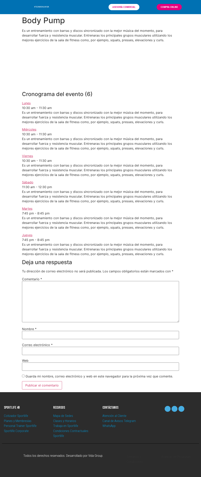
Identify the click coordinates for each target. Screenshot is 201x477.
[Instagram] (90, 7)
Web (25, 360)
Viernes (27, 156)
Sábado (27, 182)
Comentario (32, 279)
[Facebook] (85, 7)
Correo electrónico (37, 344)
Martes (27, 209)
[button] (66, 7)
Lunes (26, 103)
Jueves (27, 235)
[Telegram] (95, 7)
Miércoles (29, 129)
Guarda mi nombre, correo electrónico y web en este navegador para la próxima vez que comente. (99, 376)
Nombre (29, 329)
